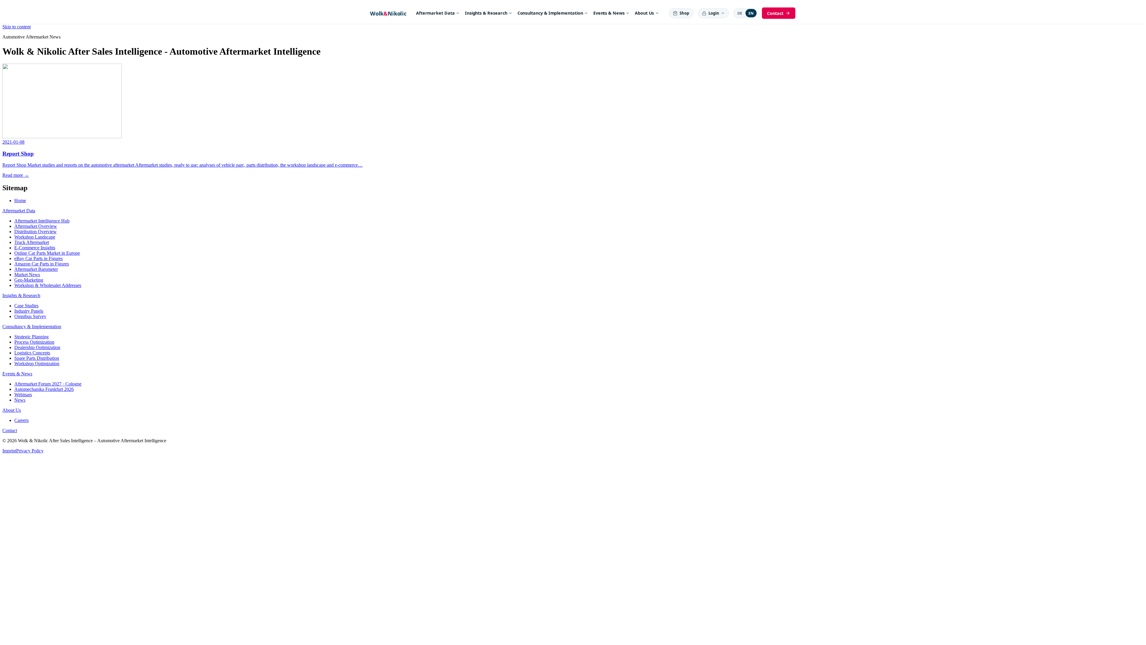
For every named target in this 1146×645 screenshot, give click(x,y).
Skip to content (16, 26)
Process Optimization (34, 342)
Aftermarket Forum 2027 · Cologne (47, 383)
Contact (9, 430)
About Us (644, 13)
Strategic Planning (31, 336)
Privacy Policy (30, 450)
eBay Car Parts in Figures (38, 258)
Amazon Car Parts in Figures (41, 263)
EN (751, 13)
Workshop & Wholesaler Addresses (47, 285)
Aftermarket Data (435, 13)
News (19, 400)
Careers (21, 420)
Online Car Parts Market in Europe (47, 253)
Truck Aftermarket (31, 242)
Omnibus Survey (30, 316)
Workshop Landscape (34, 236)
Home (20, 200)
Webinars (23, 394)
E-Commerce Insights (34, 247)
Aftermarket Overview (35, 226)
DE (740, 13)
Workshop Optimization (36, 363)
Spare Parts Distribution (36, 358)
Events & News (609, 13)
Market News (27, 274)
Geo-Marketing (28, 279)
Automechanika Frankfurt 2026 (44, 389)
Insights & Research (486, 13)
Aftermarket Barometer (36, 269)
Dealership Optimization (37, 347)
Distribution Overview (35, 231)
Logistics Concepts (32, 352)
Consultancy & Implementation (550, 13)
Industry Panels (28, 311)
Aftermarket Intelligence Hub (42, 220)
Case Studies (26, 305)
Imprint (9, 450)
